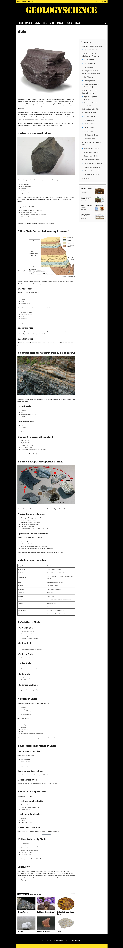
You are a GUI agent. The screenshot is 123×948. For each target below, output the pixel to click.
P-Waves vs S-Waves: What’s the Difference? (86, 215)
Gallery (37, 23)
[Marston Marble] (26, 903)
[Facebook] (97, 1)
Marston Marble (22, 912)
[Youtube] (105, 1)
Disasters (69, 23)
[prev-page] (72, 894)
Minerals (59, 23)
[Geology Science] (62, 12)
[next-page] (74, 894)
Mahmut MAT (22, 35)
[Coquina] (66, 923)
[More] (71, 888)
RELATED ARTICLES (23, 894)
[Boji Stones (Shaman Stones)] (46, 903)
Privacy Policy (26, 1)
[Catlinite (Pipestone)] (46, 923)
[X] (102, 1)
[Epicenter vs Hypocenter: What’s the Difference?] (99, 199)
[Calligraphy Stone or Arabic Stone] (66, 903)
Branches (28, 23)
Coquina (59, 931)
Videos (45, 23)
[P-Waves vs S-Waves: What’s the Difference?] (99, 216)
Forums (77, 23)
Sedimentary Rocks (26, 27)
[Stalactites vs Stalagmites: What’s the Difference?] (99, 191)
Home (21, 23)
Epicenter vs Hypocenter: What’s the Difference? (86, 197)
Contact (19, 1)
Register (34, 1)
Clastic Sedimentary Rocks (37, 27)
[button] (105, 23)
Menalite (20, 931)
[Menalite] (26, 923)
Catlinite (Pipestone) (43, 931)
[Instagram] (99, 1)
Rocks (52, 23)
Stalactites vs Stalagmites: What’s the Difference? (86, 189)
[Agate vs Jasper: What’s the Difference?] (99, 208)
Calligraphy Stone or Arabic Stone (65, 913)
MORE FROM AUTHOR (35, 894)
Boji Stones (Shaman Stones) (46, 912)
